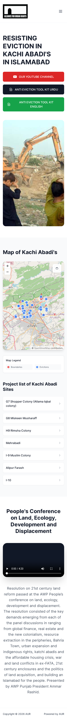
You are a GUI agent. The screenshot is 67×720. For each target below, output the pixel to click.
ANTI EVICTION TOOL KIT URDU (36, 89)
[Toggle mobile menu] (60, 11)
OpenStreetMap (42, 348)
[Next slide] (59, 173)
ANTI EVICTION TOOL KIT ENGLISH (36, 104)
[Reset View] (57, 268)
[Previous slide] (8, 173)
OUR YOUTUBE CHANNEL (36, 76)
